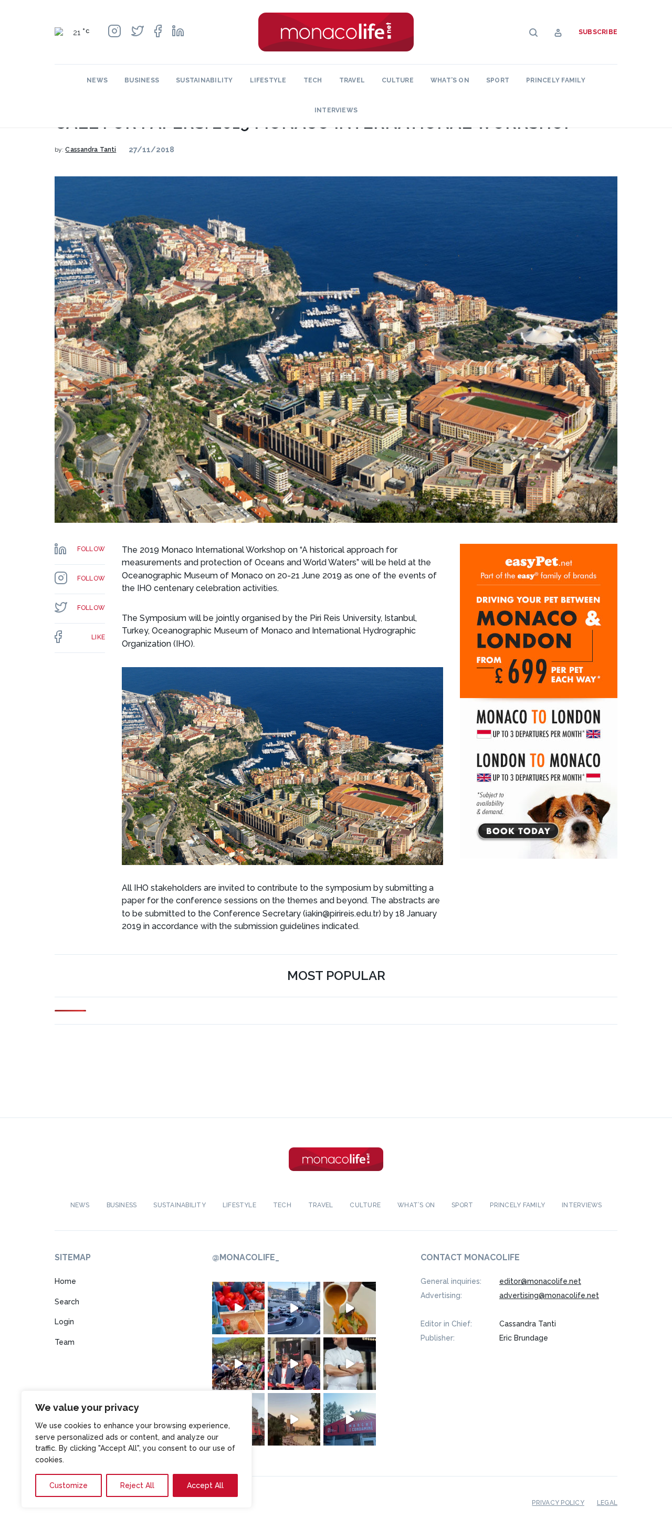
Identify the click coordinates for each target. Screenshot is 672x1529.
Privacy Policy (558, 1502)
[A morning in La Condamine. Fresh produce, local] (238, 1308)
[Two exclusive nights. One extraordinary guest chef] (349, 1363)
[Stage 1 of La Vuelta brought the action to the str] (294, 1363)
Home (65, 1281)
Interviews (336, 110)
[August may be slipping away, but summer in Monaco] (349, 1308)
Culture (398, 80)
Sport (497, 80)
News (97, 80)
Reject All (137, 1485)
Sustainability (204, 80)
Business (141, 80)
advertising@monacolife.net (549, 1295)
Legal (607, 1502)
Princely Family (555, 80)
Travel (352, 80)
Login (64, 1321)
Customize (68, 1485)
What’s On (449, 80)
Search (67, 1302)
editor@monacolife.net (540, 1281)
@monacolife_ (245, 1257)
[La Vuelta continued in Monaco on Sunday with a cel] (238, 1363)
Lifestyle (268, 80)
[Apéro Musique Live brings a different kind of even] (349, 1419)
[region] (136, 1449)
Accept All (205, 1485)
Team (65, 1342)
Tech (312, 80)
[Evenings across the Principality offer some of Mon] (294, 1308)
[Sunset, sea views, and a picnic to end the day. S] (294, 1419)
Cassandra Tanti (90, 149)
